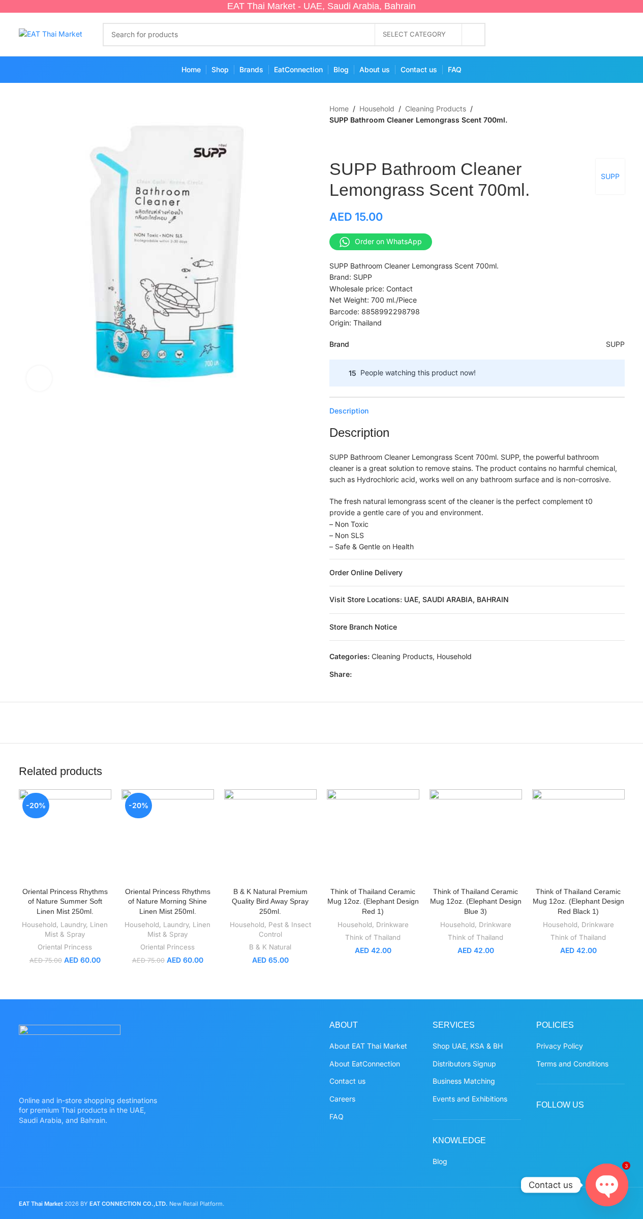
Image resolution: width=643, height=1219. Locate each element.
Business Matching (464, 1081)
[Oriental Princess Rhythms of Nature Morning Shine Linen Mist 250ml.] (167, 835)
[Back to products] (348, 142)
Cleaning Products (435, 108)
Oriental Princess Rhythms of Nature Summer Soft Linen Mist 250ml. (65, 901)
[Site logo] (50, 33)
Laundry (73, 924)
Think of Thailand (373, 937)
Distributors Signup (464, 1063)
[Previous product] (335, 142)
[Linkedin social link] (407, 674)
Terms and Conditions (572, 1063)
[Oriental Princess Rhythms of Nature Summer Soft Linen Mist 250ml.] (65, 835)
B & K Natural (270, 947)
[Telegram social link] (431, 674)
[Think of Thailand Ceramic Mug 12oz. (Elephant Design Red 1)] (373, 835)
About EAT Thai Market (368, 1046)
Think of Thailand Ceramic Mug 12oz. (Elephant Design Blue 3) (476, 901)
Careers (342, 1098)
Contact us (347, 1081)
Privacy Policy (559, 1046)
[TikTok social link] (615, 34)
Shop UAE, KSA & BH (468, 1046)
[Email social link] (382, 674)
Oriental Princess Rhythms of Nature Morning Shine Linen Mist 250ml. (167, 901)
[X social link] (535, 34)
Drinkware (392, 924)
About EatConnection (364, 1063)
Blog (440, 1161)
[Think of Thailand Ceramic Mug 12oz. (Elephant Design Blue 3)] (476, 835)
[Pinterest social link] (575, 34)
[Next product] (360, 142)
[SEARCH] (473, 34)
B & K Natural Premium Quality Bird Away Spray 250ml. (270, 901)
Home (339, 108)
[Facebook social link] (516, 34)
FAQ (336, 1116)
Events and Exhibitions (470, 1098)
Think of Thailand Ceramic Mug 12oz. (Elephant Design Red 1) (373, 901)
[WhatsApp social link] (595, 34)
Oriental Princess (65, 947)
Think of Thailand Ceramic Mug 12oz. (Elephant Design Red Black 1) (578, 901)
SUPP (610, 176)
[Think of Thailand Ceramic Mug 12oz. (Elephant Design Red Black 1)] (578, 835)
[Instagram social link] (555, 34)
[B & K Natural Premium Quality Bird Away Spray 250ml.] (270, 835)
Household (376, 108)
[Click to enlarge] (39, 378)
